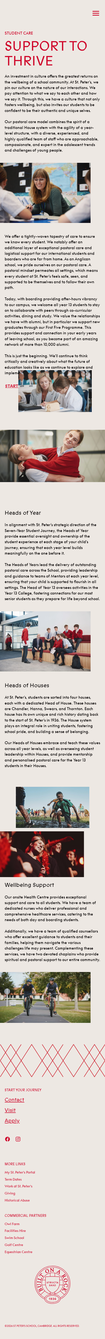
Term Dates (13, 1179)
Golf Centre (14, 1245)
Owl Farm (12, 1224)
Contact (14, 1099)
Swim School (14, 1238)
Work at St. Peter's (18, 1186)
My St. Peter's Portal (20, 1172)
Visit (10, 1110)
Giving (10, 1193)
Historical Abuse (17, 1200)
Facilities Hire (15, 1231)
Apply (12, 1120)
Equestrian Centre (18, 1252)
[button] (95, 13)
